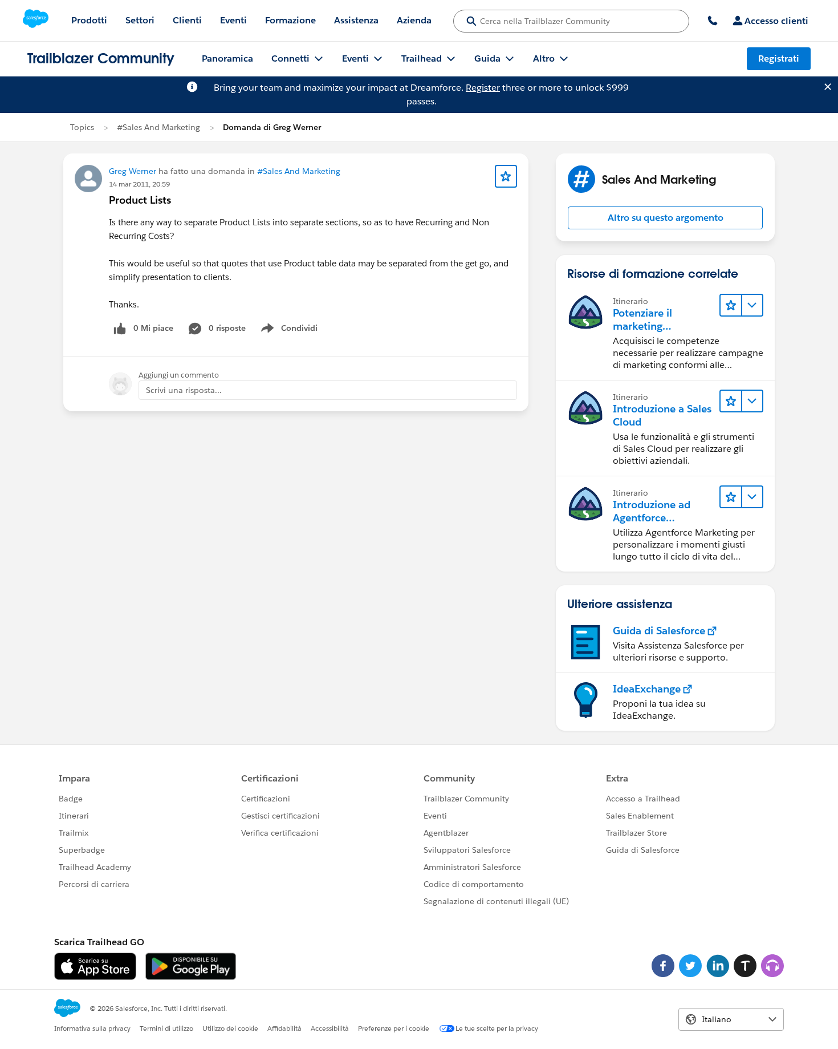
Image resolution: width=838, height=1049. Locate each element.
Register (483, 88)
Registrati (778, 58)
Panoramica (227, 58)
